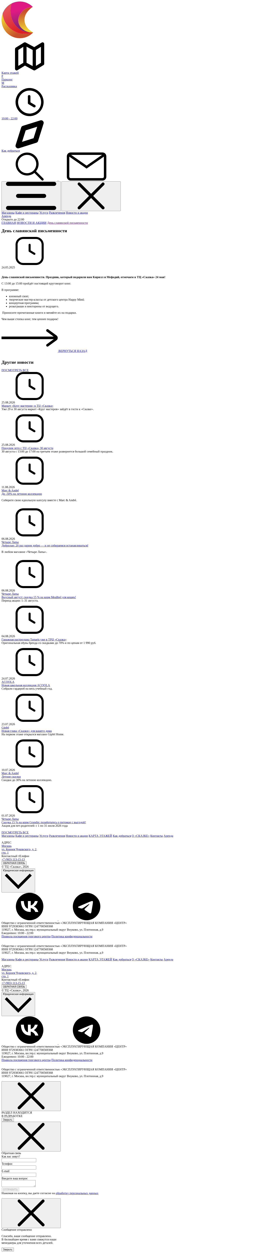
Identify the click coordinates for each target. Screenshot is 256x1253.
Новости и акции (77, 212)
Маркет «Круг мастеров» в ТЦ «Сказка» (27, 405)
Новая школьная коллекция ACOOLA (25, 685)
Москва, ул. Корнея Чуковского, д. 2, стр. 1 (19, 849)
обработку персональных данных (77, 1193)
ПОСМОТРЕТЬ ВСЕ (15, 370)
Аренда (6, 216)
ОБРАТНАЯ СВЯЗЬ (14, 863)
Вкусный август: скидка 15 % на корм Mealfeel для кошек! (38, 597)
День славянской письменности (67, 222)
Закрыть (7, 1119)
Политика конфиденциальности (71, 936)
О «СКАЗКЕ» (141, 835)
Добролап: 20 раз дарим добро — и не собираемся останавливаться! (44, 545)
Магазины (8, 212)
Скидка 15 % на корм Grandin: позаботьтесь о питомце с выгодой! (43, 822)
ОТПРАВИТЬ (10, 1189)
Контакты (156, 835)
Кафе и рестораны (27, 212)
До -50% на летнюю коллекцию (21, 493)
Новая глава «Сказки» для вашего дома (26, 731)
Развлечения (57, 212)
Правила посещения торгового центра (26, 936)
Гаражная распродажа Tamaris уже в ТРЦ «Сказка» (34, 639)
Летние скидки (11, 776)
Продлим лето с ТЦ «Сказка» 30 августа (27, 448)
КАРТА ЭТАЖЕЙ (100, 835)
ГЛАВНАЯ (8, 222)
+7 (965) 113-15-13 (13, 859)
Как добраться (122, 835)
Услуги (43, 212)
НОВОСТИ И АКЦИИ (31, 222)
